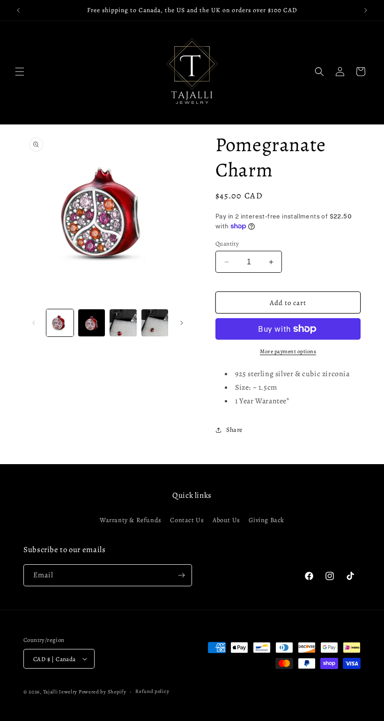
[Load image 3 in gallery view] (123, 322)
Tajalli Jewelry (60, 691)
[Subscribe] (181, 575)
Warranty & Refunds (131, 520)
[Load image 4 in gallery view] (155, 322)
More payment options (288, 351)
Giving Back (266, 520)
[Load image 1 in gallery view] (60, 322)
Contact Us (187, 520)
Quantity (227, 244)
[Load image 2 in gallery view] (91, 322)
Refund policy (152, 691)
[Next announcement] (365, 10)
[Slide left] (33, 323)
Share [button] (234, 429)
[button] (19, 71)
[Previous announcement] (18, 10)
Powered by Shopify (102, 691)
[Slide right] (181, 323)
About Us (226, 520)
